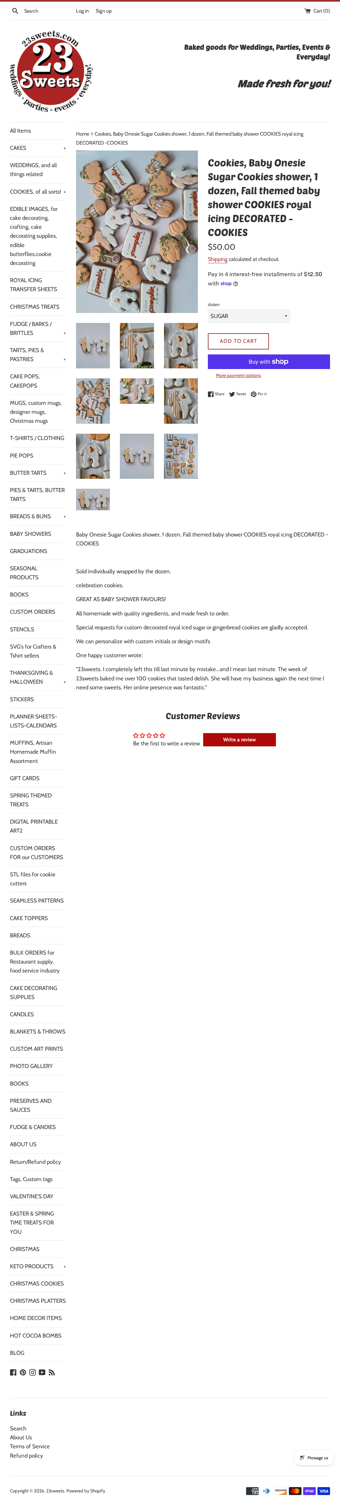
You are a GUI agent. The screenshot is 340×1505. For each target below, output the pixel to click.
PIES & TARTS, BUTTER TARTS (37, 494)
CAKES (38, 148)
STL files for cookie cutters (32, 879)
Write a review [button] (239, 739)
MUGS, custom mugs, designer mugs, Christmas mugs (36, 412)
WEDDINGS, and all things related (33, 169)
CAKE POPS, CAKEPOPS (25, 381)
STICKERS (22, 699)
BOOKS (19, 594)
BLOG (17, 1352)
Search (18, 1428)
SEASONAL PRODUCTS (24, 573)
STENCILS (22, 629)
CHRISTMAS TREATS (34, 306)
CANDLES (22, 1014)
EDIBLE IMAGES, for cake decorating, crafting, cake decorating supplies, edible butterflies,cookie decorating (33, 236)
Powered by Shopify (85, 1490)
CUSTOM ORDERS (32, 611)
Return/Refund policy (35, 1162)
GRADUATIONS (28, 551)
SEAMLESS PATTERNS (37, 900)
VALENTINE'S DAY (31, 1196)
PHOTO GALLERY (31, 1066)
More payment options (238, 375)
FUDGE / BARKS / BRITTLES (38, 328)
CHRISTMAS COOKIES (37, 1283)
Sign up (104, 11)
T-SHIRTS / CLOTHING (37, 438)
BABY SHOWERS (30, 534)
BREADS (20, 935)
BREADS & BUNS (38, 516)
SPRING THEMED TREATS (31, 800)
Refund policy (26, 1455)
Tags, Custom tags (31, 1179)
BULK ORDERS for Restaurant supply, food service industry (35, 961)
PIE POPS (21, 455)
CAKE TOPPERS (29, 918)
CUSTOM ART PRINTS (36, 1048)
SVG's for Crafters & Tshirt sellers (33, 651)
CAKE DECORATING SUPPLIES (33, 992)
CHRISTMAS (25, 1249)
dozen (214, 304)
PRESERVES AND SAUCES (30, 1105)
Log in (82, 11)
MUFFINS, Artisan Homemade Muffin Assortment (33, 751)
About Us (21, 1437)
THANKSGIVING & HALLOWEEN (38, 677)
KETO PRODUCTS (38, 1266)
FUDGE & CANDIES (33, 1127)
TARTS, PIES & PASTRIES (38, 354)
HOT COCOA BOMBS (35, 1335)
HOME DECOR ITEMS (36, 1318)
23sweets (55, 1490)
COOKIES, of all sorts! (38, 191)
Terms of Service (30, 1446)
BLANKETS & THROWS (37, 1031)
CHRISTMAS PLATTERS (38, 1300)
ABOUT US (23, 1144)
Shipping (217, 259)
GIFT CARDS (25, 778)
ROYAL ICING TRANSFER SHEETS (33, 284)
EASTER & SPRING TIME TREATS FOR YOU (32, 1222)
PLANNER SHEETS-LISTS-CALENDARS (33, 721)
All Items (20, 130)
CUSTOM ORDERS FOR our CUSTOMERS (36, 852)
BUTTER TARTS (38, 473)
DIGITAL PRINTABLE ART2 (34, 826)
